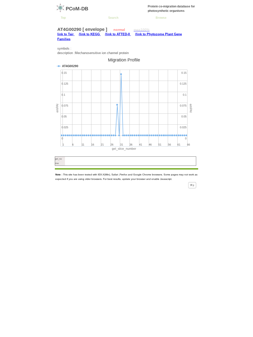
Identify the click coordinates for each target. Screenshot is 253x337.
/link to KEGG (90, 34)
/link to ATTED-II (118, 34)
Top (63, 17)
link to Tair (66, 34)
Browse (161, 17)
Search (113, 17)
